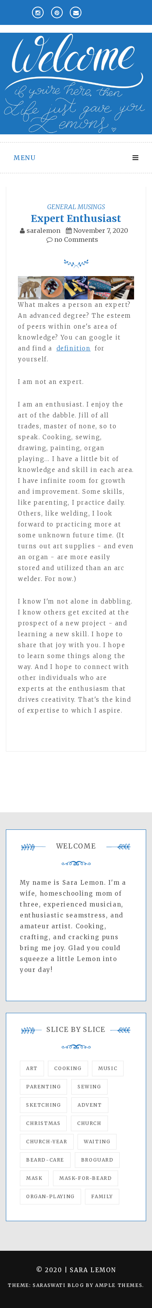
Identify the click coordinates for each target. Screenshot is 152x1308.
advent (90, 1105)
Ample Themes (118, 1285)
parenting (43, 1087)
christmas (43, 1123)
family (102, 1196)
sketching (43, 1105)
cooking (67, 1068)
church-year (46, 1141)
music (107, 1068)
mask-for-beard (85, 1178)
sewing (89, 1087)
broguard (97, 1160)
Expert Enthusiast (76, 218)
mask (34, 1178)
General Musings (76, 207)
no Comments (75, 239)
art (32, 1068)
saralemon (43, 230)
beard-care (45, 1160)
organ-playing (50, 1196)
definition (74, 348)
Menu (24, 158)
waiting (97, 1141)
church (89, 1123)
